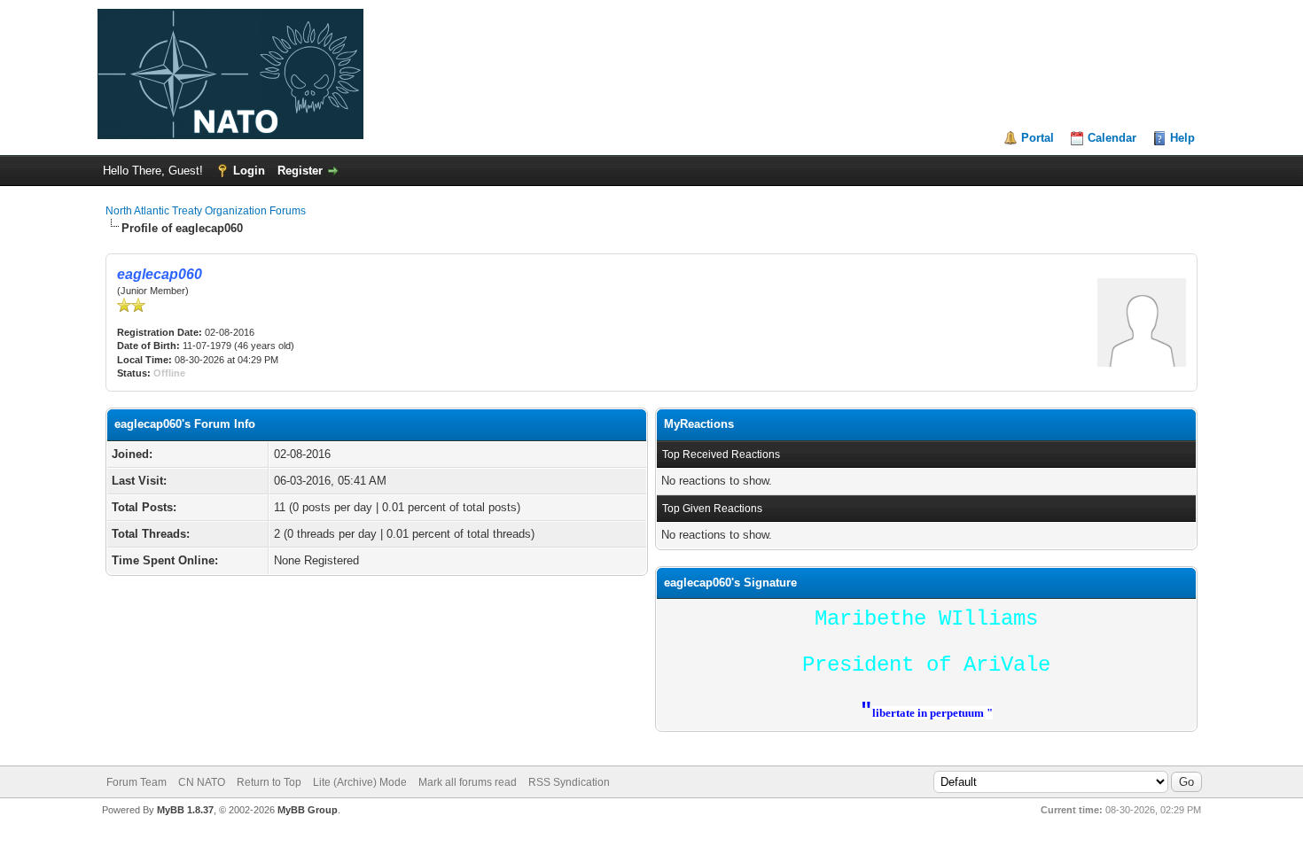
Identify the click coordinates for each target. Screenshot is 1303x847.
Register (300, 170)
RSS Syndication (569, 782)
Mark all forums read (467, 782)
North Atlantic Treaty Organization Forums (205, 211)
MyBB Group (307, 809)
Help (1182, 137)
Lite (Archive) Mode (360, 782)
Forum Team (136, 782)
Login (249, 170)
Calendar (1112, 137)
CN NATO (201, 782)
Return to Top (269, 782)
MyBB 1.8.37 (185, 809)
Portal (1037, 137)
